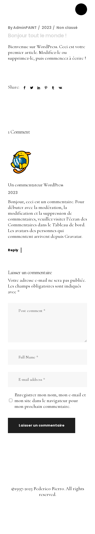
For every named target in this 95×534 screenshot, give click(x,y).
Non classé (67, 27)
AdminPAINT (25, 27)
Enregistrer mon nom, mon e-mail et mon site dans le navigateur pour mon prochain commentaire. (50, 400)
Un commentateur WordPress (35, 185)
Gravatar (73, 236)
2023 (46, 27)
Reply (13, 250)
